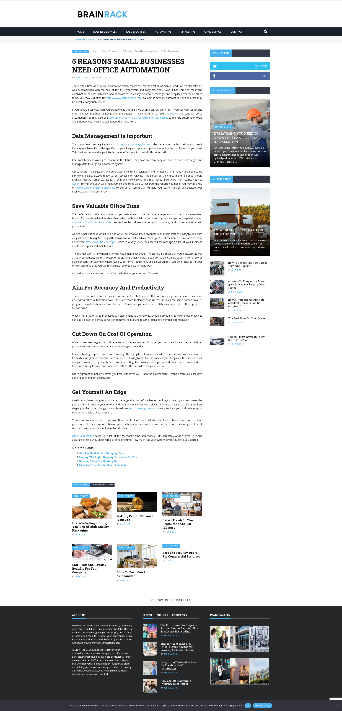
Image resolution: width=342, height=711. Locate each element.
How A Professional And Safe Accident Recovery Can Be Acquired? (246, 303)
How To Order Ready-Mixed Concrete (103, 465)
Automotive (163, 31)
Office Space (212, 31)
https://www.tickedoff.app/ (101, 242)
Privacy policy (262, 705)
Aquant (76, 183)
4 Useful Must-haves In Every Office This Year (246, 338)
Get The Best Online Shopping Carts (102, 453)
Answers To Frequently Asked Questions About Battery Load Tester (246, 284)
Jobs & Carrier (136, 31)
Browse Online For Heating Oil (98, 461)
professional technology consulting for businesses (139, 117)
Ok (248, 705)
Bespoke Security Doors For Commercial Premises (181, 554)
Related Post (81, 484)
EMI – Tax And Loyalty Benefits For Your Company (89, 568)
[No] (337, 705)
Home (80, 31)
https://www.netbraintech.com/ (124, 98)
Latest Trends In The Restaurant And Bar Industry (177, 524)
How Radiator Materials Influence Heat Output (175, 682)
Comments (179, 615)
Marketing (187, 31)
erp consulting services (142, 408)
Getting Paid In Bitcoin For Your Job (137, 518)
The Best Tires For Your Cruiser (247, 318)
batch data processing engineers (95, 187)
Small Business (80, 51)
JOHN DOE (82, 77)
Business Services (105, 31)
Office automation (83, 435)
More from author (102, 484)
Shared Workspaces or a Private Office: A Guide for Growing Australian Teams (144, 39)
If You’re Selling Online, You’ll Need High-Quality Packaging (90, 526)
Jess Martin (171, 635)
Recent (147, 615)
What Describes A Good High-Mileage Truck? (240, 232)
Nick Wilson (237, 292)
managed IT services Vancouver (91, 222)
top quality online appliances (133, 144)
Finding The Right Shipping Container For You (108, 457)
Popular (162, 615)
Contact (236, 31)
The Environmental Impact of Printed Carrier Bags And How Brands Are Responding (179, 628)
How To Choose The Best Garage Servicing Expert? (247, 264)
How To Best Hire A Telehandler (131, 574)
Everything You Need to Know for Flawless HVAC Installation (237, 137)
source (174, 113)
